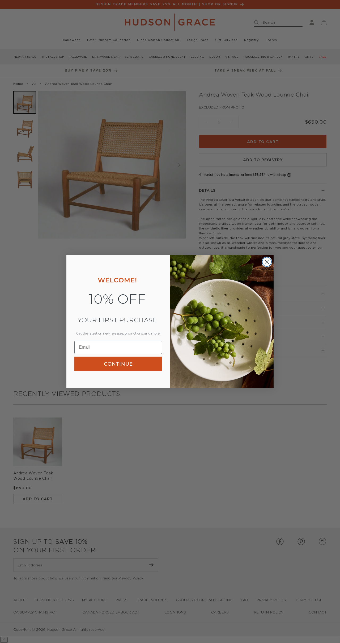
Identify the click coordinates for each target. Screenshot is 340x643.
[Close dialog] (266, 261)
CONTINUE (118, 364)
